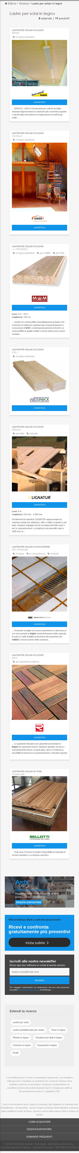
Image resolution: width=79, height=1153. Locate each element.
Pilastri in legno (21, 1037)
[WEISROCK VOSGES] (39, 398)
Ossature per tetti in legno (48, 1037)
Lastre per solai (21, 1022)
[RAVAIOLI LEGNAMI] (39, 727)
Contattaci (39, 102)
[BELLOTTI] (39, 836)
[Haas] (39, 218)
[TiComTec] (39, 616)
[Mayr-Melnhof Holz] (39, 298)
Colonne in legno (22, 1045)
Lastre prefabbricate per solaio (28, 1030)
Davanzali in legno (47, 1045)
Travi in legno (58, 1030)
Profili (16, 1053)
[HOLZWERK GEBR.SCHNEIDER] (39, 92)
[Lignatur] (39, 496)
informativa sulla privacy (28, 990)
